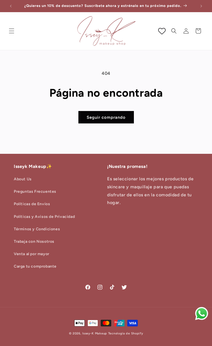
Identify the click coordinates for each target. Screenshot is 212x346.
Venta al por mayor (31, 254)
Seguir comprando (106, 117)
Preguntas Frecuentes (35, 191)
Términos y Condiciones (37, 229)
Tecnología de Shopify (125, 333)
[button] (12, 31)
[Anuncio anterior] (11, 6)
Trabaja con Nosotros (34, 241)
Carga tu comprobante (35, 266)
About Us (23, 179)
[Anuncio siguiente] (201, 6)
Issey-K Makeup (94, 333)
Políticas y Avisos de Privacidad (44, 216)
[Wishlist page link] (162, 31)
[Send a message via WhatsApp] (201, 313)
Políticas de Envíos (32, 204)
